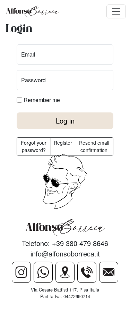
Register (63, 142)
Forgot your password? (33, 146)
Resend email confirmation (94, 146)
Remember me (41, 100)
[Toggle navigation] (116, 11)
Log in (65, 121)
